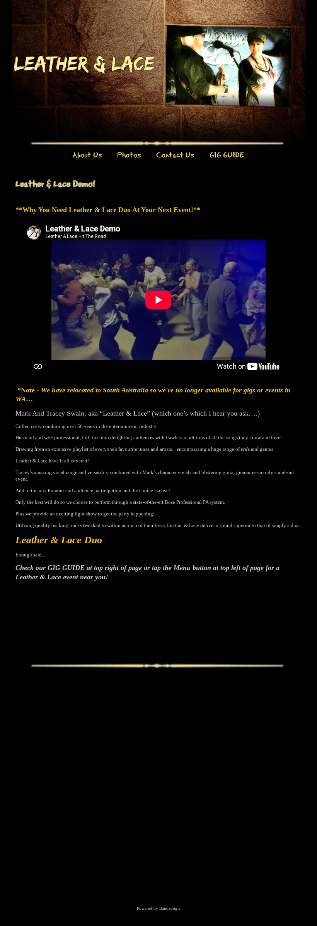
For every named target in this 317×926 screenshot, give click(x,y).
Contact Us (175, 154)
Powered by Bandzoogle (159, 908)
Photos (129, 154)
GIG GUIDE (227, 154)
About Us (87, 154)
